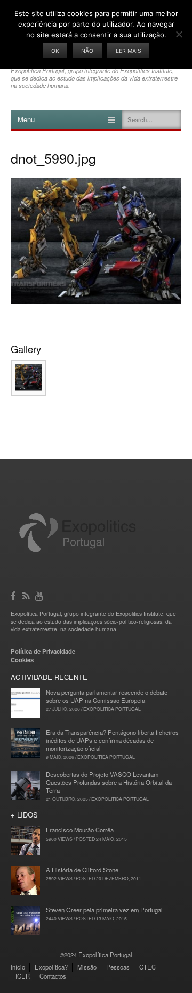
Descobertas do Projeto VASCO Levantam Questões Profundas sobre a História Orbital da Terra (109, 782)
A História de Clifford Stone (82, 870)
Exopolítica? (51, 967)
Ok (55, 50)
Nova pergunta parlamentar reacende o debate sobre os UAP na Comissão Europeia (106, 696)
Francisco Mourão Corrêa (80, 830)
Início (18, 967)
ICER (22, 976)
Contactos (52, 976)
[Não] (178, 34)
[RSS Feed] (27, 594)
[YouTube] (40, 594)
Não (87, 50)
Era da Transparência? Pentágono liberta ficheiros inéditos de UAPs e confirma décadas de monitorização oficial (112, 740)
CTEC (147, 967)
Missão (87, 967)
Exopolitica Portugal (112, 709)
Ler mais (128, 50)
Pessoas (118, 967)
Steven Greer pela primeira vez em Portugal (104, 910)
